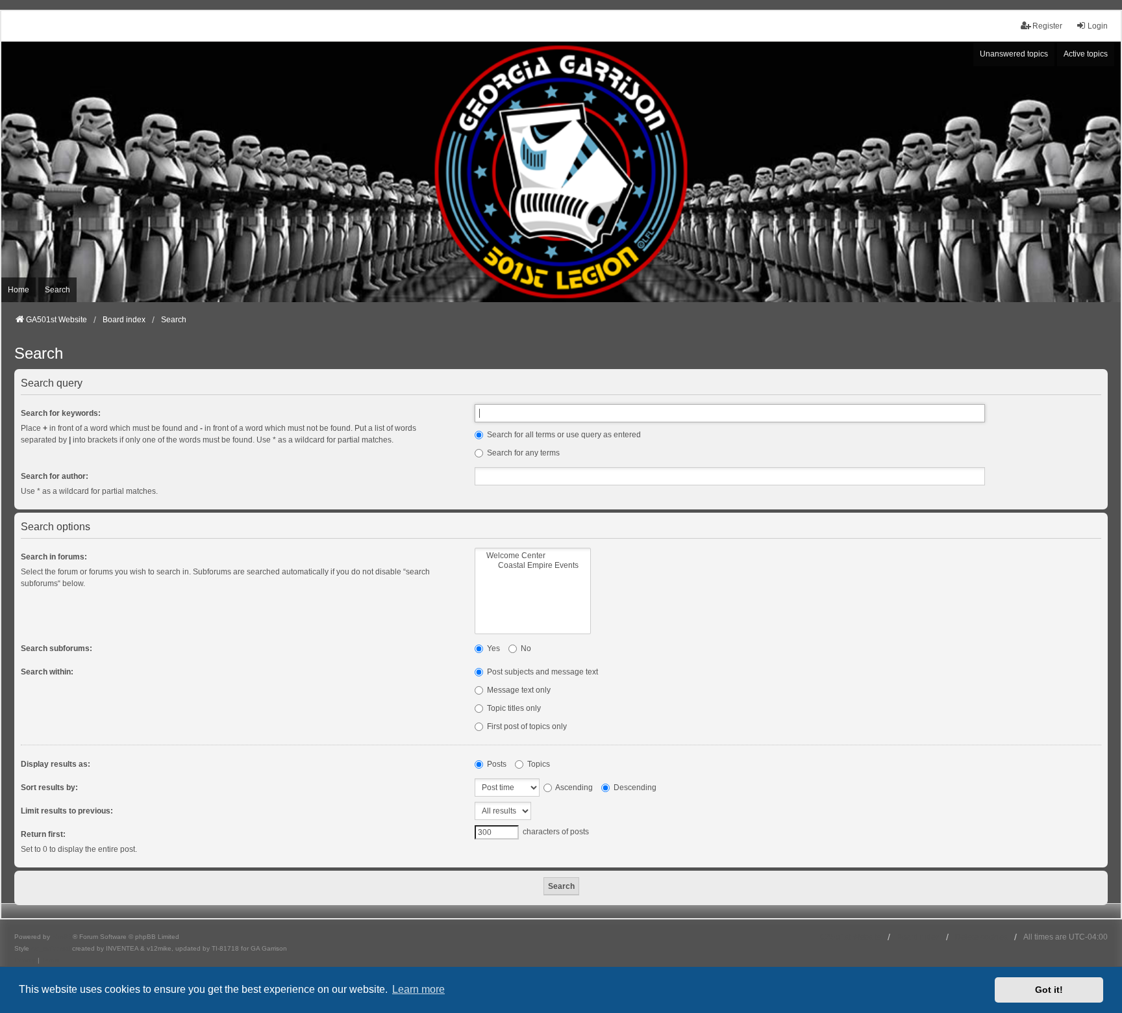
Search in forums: (54, 556)
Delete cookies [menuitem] (981, 937)
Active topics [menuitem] (1086, 53)
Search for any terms (522, 452)
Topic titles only (513, 708)
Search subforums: (56, 648)
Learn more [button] (418, 989)
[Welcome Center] (532, 556)
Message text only (518, 690)
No (525, 648)
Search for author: (54, 476)
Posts (495, 764)
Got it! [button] (1049, 989)
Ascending (573, 787)
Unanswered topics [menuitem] (1014, 53)
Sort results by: (49, 787)
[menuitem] (25, 960)
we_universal (50, 948)
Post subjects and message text (541, 671)
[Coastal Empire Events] (532, 566)
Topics (537, 764)
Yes (492, 648)
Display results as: (55, 764)
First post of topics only (526, 726)
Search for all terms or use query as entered (563, 434)
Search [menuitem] (57, 289)
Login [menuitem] (1098, 26)
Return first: (43, 834)
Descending (634, 787)
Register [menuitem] (1047, 26)
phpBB (62, 936)
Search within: (47, 671)
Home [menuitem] (18, 289)
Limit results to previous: (67, 810)
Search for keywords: (61, 413)
